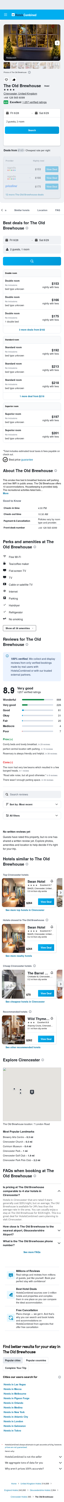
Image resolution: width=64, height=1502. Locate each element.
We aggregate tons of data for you (24, 1462)
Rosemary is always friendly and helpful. (30, 753)
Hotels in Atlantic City (16, 1416)
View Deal (46, 901)
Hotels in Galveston (15, 1426)
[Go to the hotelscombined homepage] (24, 14)
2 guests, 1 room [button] (15, 121)
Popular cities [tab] (13, 1360)
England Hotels (11, 1490)
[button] (5, 14)
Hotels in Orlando (13, 1402)
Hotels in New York (14, 1412)
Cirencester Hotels (19, 1496)
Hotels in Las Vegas (15, 1384)
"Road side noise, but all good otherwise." (30, 775)
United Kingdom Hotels (31, 1483)
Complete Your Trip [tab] (15, 1368)
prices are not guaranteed (16, 1447)
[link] (25, 910)
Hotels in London (13, 1421)
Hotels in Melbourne (15, 1393)
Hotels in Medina (13, 1407)
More (6, 493)
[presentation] (29, 72)
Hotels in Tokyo (12, 1430)
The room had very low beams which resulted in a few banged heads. (31, 769)
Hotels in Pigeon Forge (16, 1398)
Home (14, 1483)
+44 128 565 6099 (14, 97)
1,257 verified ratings (34, 102)
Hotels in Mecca (12, 1389)
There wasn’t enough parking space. (28, 779)
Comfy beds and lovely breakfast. (26, 744)
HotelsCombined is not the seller (23, 1456)
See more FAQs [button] (32, 1252)
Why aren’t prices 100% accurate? (24, 1468)
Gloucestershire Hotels (40, 1490)
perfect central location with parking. (28, 748)
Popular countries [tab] (36, 1360)
